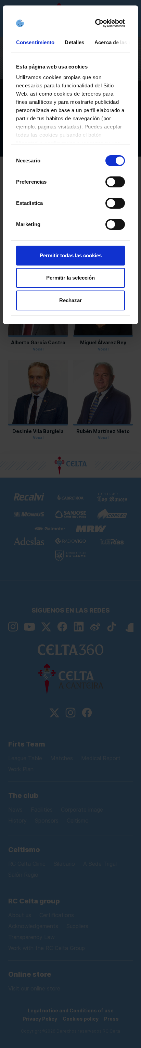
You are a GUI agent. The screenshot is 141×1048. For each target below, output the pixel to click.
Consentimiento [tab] (35, 42)
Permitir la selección (70, 278)
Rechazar (70, 300)
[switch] (115, 181)
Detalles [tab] (74, 42)
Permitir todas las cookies (71, 255)
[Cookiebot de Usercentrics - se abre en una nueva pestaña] (96, 23)
